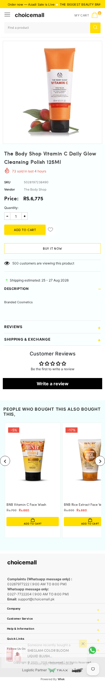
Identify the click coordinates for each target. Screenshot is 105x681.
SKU (7, 182)
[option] (52, 90)
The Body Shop (35, 189)
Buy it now (52, 249)
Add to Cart (33, 524)
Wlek (61, 679)
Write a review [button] (53, 383)
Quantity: (11, 208)
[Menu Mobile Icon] (7, 15)
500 (15, 263)
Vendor (9, 189)
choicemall (29, 15)
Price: (11, 199)
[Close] (83, 649)
